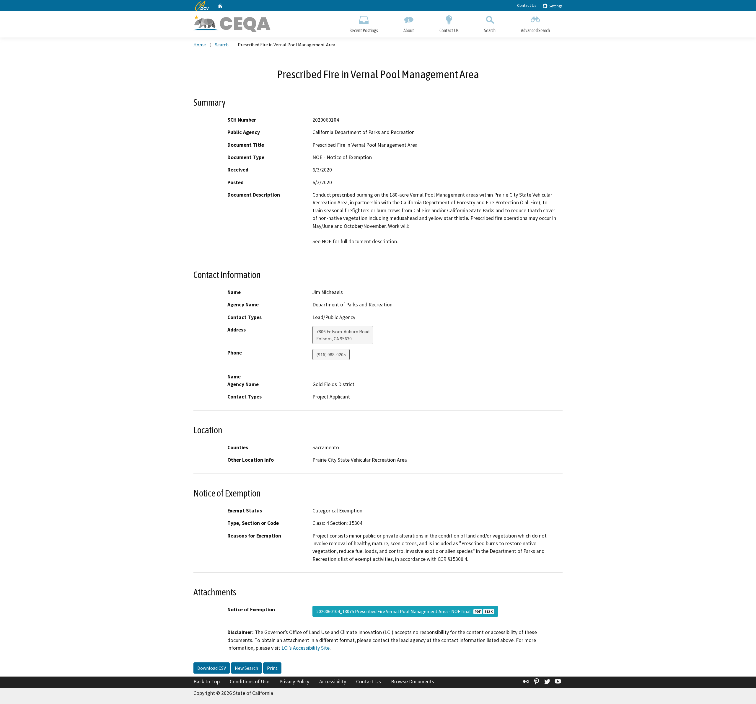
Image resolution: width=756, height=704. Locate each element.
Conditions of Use (249, 681)
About (408, 30)
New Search (246, 668)
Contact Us (527, 5)
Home (199, 45)
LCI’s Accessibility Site (305, 648)
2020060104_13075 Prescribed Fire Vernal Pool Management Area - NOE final (404, 611)
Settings (555, 6)
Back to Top (206, 681)
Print (272, 668)
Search (490, 30)
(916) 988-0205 (331, 354)
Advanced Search (535, 30)
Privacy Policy (294, 681)
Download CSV (211, 668)
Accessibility (332, 681)
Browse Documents (412, 681)
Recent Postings (363, 30)
